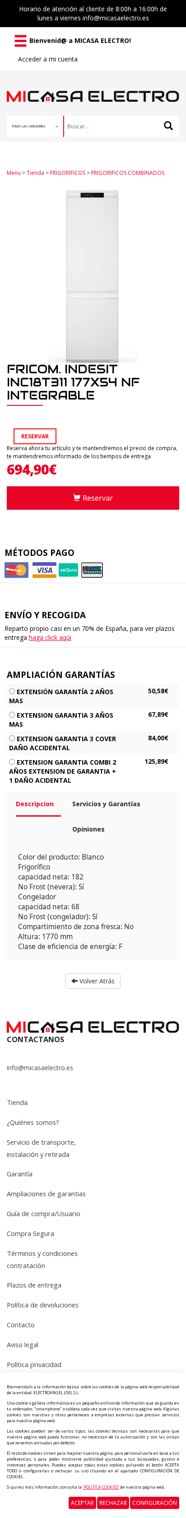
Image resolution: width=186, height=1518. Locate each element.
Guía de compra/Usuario (43, 1213)
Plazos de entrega (34, 1284)
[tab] (37, 807)
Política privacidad (34, 1364)
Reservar (98, 498)
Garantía (20, 1173)
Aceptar (82, 1503)
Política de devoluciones (43, 1304)
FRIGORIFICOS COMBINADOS (127, 173)
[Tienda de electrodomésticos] (93, 86)
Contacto (21, 1324)
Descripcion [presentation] (35, 803)
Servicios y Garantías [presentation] (106, 803)
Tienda (35, 173)
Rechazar (113, 1503)
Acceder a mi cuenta (48, 59)
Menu (14, 173)
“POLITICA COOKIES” (101, 1487)
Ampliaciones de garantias (46, 1193)
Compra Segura (30, 1233)
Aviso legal (22, 1344)
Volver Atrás (96, 981)
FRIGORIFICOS (67, 173)
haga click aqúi (50, 637)
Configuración (154, 1503)
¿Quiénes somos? (33, 1122)
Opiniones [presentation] (88, 829)
